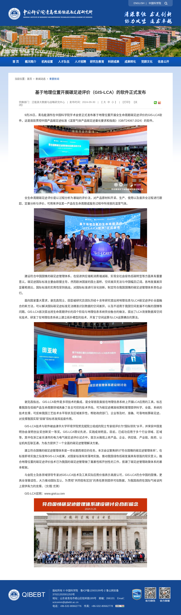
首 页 (16, 61)
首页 (29, 78)
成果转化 (130, 61)
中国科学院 (155, 3)
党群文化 (147, 61)
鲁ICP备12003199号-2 (93, 590)
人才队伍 (63, 61)
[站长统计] (119, 606)
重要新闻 (54, 78)
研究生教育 (97, 61)
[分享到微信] (155, 102)
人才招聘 (80, 61)
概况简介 (30, 61)
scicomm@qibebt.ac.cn (65, 602)
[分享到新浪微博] (159, 102)
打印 (126, 102)
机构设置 (47, 61)
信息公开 (163, 61)
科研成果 (113, 61)
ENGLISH (139, 3)
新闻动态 (41, 78)
